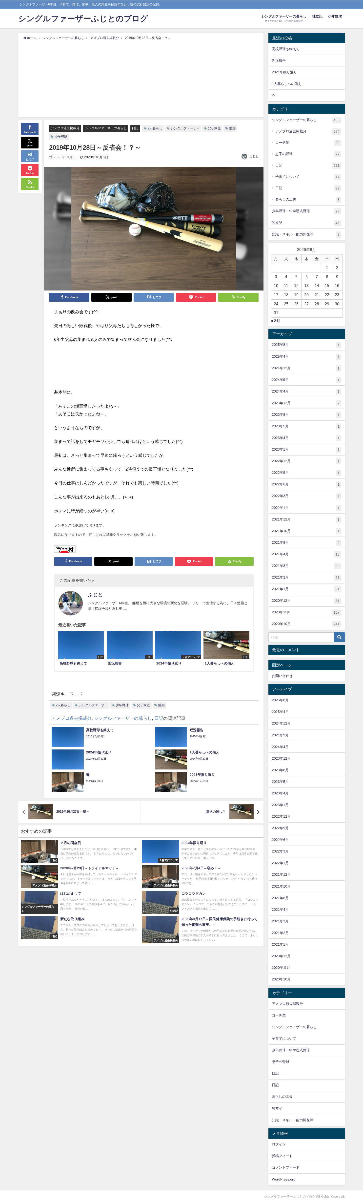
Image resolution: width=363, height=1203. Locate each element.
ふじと (254, 156)
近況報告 (279, 60)
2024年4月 (306, 391)
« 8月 (275, 321)
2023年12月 (306, 403)
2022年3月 (306, 496)
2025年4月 (306, 356)
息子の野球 (307, 154)
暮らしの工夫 (307, 199)
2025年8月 (306, 345)
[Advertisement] (141, 77)
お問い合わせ (282, 676)
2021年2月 (306, 577)
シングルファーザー (185, 128)
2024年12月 (306, 368)
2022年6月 (306, 484)
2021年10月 (306, 531)
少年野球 (335, 16)
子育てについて (307, 177)
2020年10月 (306, 624)
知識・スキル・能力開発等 (306, 234)
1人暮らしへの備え (287, 83)
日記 (135, 128)
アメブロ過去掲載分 (65, 128)
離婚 (232, 128)
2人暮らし (155, 128)
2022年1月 (306, 508)
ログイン (279, 1144)
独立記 (317, 16)
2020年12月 (306, 600)
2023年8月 (306, 414)
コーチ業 (307, 143)
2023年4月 (306, 438)
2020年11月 (306, 612)
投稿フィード (282, 1156)
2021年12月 (306, 519)
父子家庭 (214, 128)
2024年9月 (306, 380)
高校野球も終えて (286, 49)
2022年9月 (306, 473)
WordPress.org (283, 1179)
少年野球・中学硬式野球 (306, 211)
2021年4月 (306, 554)
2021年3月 (306, 566)
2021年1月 (306, 589)
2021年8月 (306, 542)
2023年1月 (306, 449)
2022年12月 (306, 461)
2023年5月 (306, 426)
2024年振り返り (284, 72)
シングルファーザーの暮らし (106, 128)
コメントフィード (286, 1167)
